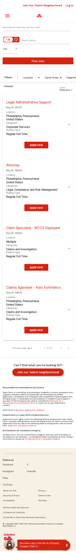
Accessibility (9, 500)
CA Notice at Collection (14, 512)
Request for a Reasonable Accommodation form (33, 402)
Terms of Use (44, 495)
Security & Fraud (11, 495)
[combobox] (36, 26)
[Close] (5, 538)
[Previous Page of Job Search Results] (61, 348)
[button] (9, 545)
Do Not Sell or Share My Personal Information (24, 517)
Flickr (5, 478)
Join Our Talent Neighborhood (42, 5)
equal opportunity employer (31, 410)
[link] (38, 124)
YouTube (8, 485)
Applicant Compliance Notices (22, 426)
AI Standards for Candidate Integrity (42, 439)
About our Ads (9, 491)
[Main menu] (8, 16)
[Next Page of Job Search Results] (68, 348)
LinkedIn (31, 471)
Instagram (8, 471)
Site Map (42, 500)
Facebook (8, 464)
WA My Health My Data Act (16, 507)
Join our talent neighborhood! (38, 372)
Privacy (42, 491)
